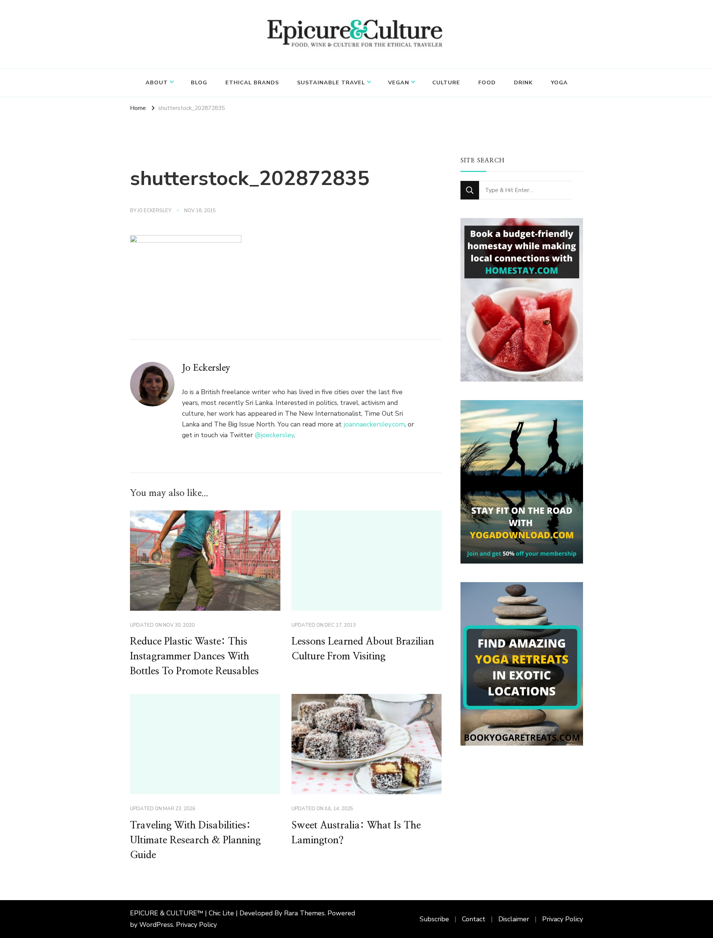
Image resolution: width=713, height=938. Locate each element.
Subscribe (434, 919)
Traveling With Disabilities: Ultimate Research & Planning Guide (195, 840)
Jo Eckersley (154, 210)
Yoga (559, 82)
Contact (473, 919)
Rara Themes (304, 913)
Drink (523, 82)
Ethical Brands (252, 82)
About (157, 82)
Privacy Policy (196, 924)
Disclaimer (513, 919)
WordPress (156, 924)
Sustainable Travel (331, 82)
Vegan (398, 82)
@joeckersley (274, 435)
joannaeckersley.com (374, 424)
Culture (446, 82)
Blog (199, 82)
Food (487, 82)
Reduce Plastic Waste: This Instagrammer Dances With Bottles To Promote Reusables (194, 656)
